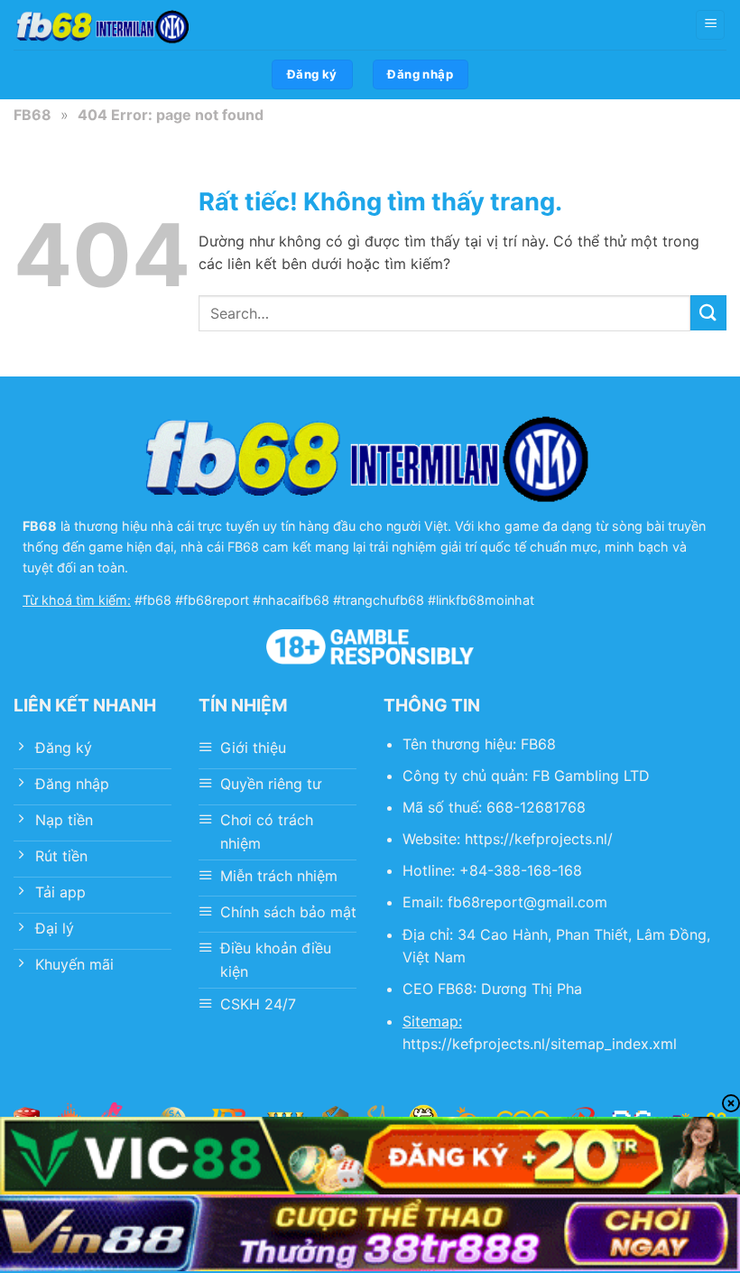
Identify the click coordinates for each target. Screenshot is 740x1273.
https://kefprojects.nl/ (539, 839)
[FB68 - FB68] (104, 24)
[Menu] (710, 25)
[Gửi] (708, 312)
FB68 (32, 115)
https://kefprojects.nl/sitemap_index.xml (539, 1044)
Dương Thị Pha (531, 989)
